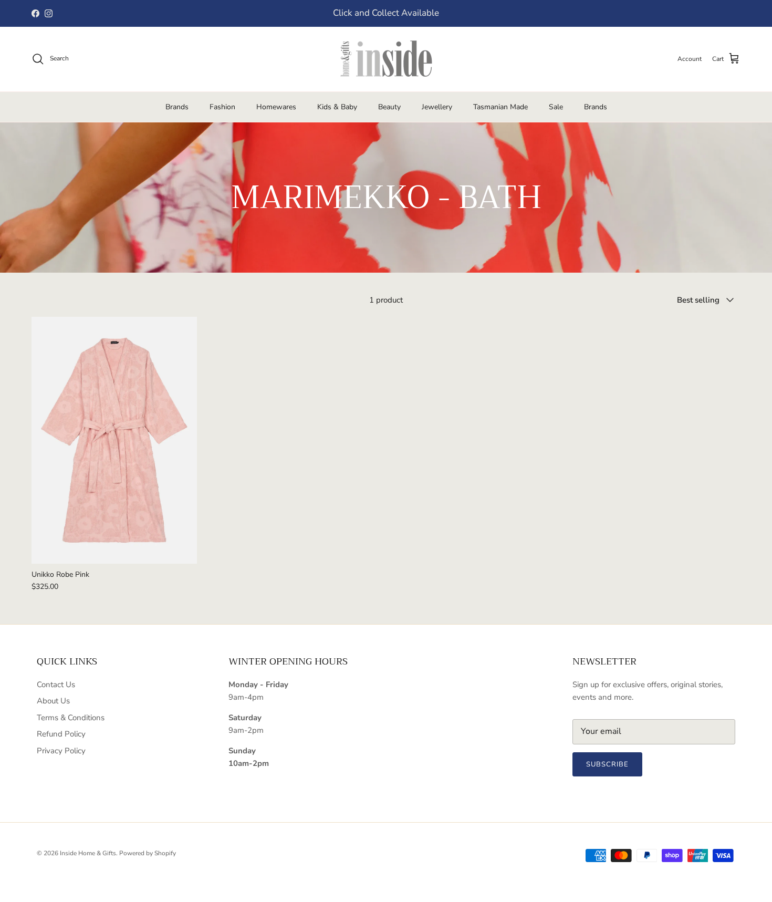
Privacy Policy (61, 750)
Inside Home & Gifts (88, 853)
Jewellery (437, 107)
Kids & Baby (337, 107)
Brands (177, 107)
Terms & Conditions (71, 717)
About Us (53, 701)
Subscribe (607, 764)
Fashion (222, 107)
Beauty (389, 107)
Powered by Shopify (147, 853)
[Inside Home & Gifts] (386, 59)
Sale (556, 107)
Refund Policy (61, 734)
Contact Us (56, 684)
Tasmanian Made (500, 107)
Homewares (276, 107)
